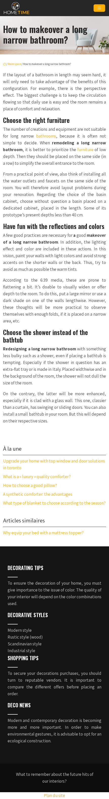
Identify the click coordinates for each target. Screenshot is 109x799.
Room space (14, 64)
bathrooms (46, 136)
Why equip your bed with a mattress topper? (43, 533)
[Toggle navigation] (99, 8)
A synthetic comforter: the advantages (37, 494)
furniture (86, 149)
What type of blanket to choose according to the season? (54, 503)
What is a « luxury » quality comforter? (37, 476)
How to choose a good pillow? (30, 485)
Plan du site (54, 795)
